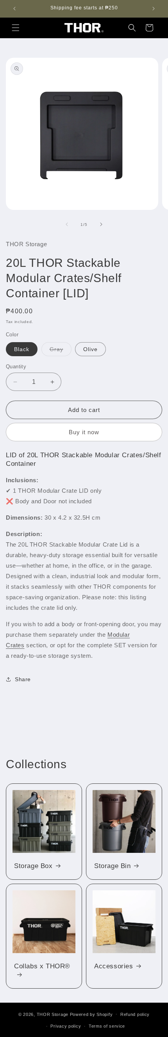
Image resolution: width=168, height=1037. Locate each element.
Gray (60, 351)
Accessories (113, 966)
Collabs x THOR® (42, 966)
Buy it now (84, 432)
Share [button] (23, 679)
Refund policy (135, 1014)
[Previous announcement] (14, 8)
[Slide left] (66, 224)
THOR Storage (52, 1014)
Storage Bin (112, 866)
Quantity (16, 366)
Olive (90, 349)
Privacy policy (65, 1026)
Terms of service (107, 1026)
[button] (15, 27)
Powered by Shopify (91, 1014)
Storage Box (33, 866)
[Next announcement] (153, 8)
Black (21, 349)
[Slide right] (101, 224)
